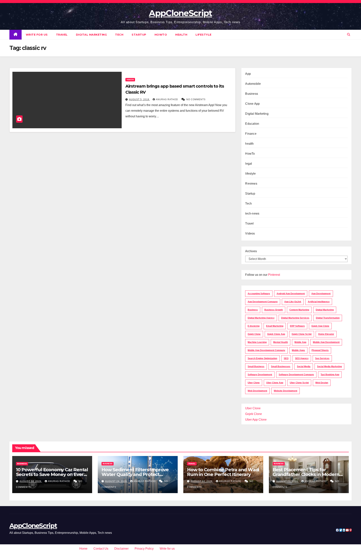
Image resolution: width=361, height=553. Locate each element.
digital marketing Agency (261, 318)
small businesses (280, 366)
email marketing (274, 326)
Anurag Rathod (167, 99)
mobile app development (326, 342)
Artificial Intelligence (319, 301)
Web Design (321, 382)
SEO (286, 358)
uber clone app (274, 382)
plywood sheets (320, 350)
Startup (139, 34)
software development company (296, 374)
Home (83, 548)
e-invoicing (253, 326)
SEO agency (302, 358)
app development (321, 293)
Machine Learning (257, 342)
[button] (348, 34)
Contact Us (100, 548)
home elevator (326, 334)
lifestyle (204, 34)
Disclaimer (121, 548)
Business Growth (273, 310)
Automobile (253, 83)
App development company (263, 301)
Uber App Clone (256, 419)
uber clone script (299, 382)
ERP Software (297, 326)
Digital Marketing (91, 34)
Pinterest (274, 274)
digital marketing (325, 310)
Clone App (252, 103)
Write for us (37, 34)
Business (251, 93)
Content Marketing (299, 310)
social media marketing (329, 366)
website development (285, 391)
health (181, 34)
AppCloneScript (180, 13)
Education (252, 123)
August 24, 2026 (31, 481)
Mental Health (280, 342)
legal (248, 163)
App (248, 73)
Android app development (291, 293)
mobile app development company (266, 350)
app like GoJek (292, 301)
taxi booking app (330, 374)
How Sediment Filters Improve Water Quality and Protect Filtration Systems (135, 474)
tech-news (252, 213)
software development (260, 374)
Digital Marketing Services (295, 318)
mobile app (300, 342)
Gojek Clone (254, 334)
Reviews (251, 183)
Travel (62, 34)
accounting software (259, 293)
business (253, 310)
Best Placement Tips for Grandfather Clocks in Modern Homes (306, 474)
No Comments (196, 99)
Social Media (303, 366)
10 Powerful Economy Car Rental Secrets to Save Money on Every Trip (52, 474)
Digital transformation (328, 318)
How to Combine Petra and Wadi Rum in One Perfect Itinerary (223, 472)
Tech (119, 34)
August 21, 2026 (287, 481)
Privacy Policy (144, 548)
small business (256, 366)
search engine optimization (262, 358)
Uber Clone (253, 408)
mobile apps (298, 350)
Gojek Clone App (276, 334)
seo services (322, 358)
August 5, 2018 (139, 99)
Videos (130, 80)
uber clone (254, 382)
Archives (251, 251)
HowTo (161, 34)
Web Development (257, 391)
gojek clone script (302, 334)
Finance (250, 133)
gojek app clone (320, 326)
